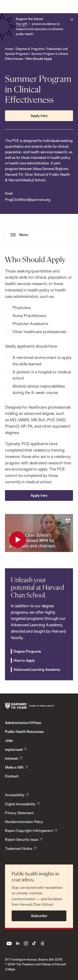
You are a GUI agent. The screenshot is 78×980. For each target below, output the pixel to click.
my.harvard (13, 749)
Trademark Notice (18, 848)
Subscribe (39, 916)
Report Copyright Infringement (29, 830)
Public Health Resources (24, 731)
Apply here (39, 115)
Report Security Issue (21, 839)
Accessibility (15, 795)
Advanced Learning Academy (37, 669)
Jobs (9, 740)
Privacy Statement (19, 813)
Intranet (11, 758)
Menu (23, 234)
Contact (12, 776)
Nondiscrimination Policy (24, 822)
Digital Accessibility (20, 804)
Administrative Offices (23, 723)
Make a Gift (14, 767)
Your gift (21, 24)
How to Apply (24, 660)
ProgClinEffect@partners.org (27, 199)
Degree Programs (27, 651)
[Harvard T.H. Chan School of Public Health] (29, 706)
